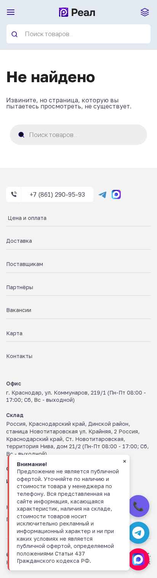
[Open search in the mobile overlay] (78, 34)
